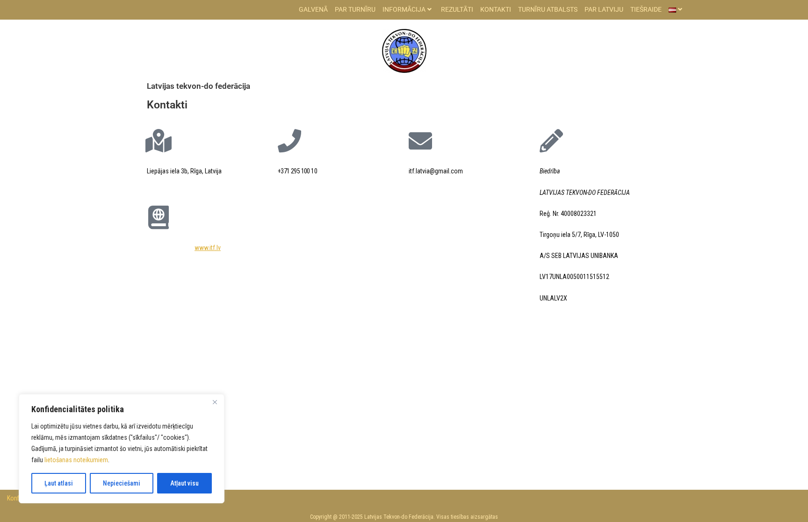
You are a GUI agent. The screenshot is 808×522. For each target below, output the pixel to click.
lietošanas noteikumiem (76, 460)
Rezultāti (457, 9)
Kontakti (495, 9)
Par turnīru (355, 9)
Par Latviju (603, 9)
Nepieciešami (121, 483)
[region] (121, 448)
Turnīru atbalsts (547, 9)
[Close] (214, 402)
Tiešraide (646, 9)
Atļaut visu (184, 483)
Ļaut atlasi (58, 483)
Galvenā (313, 9)
